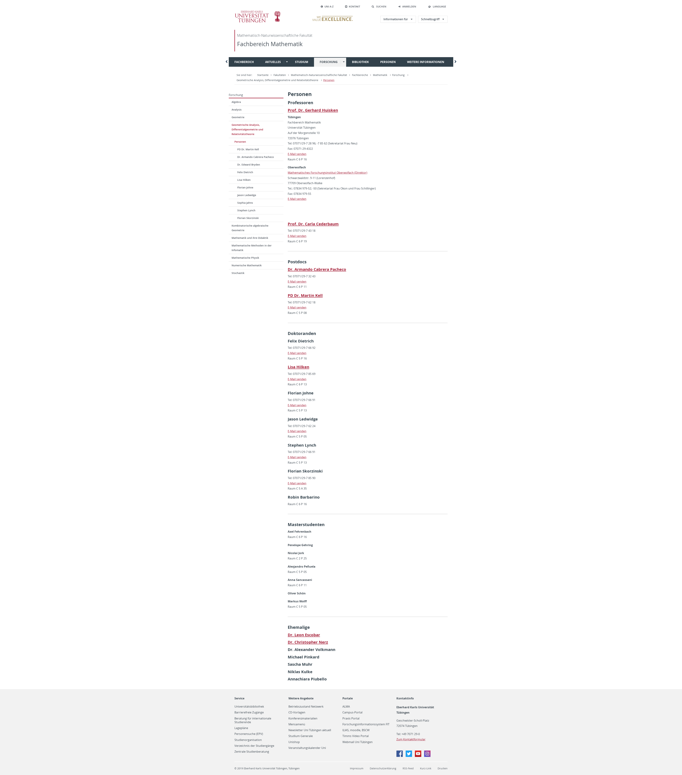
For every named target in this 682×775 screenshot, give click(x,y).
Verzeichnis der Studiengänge (254, 746)
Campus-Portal (352, 712)
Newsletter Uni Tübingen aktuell (309, 730)
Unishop (294, 742)
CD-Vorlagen (296, 712)
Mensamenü (296, 724)
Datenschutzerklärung (383, 768)
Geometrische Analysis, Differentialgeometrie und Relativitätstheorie (277, 80)
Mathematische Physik (245, 257)
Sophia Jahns (245, 202)
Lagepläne (241, 728)
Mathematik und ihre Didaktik (250, 238)
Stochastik (238, 273)
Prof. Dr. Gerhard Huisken (313, 110)
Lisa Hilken (244, 180)
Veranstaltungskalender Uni (307, 748)
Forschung (329, 62)
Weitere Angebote (300, 698)
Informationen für (396, 19)
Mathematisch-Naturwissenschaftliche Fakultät (274, 35)
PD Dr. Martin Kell (248, 149)
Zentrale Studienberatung (251, 752)
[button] (379, 6)
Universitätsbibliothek (249, 706)
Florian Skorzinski (248, 218)
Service (239, 698)
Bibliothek (360, 62)
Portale (347, 698)
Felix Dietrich (245, 172)
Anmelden (409, 6)
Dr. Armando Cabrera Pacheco (255, 157)
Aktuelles (273, 62)
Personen (388, 62)
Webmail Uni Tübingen (357, 742)
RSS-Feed (408, 768)
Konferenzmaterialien (302, 718)
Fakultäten (280, 75)
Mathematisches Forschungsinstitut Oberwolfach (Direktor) (327, 173)
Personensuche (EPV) (248, 734)
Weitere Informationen (425, 62)
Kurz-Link (425, 768)
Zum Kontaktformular (411, 739)
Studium (301, 62)
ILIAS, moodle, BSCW (356, 730)
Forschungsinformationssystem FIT (365, 724)
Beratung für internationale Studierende (252, 720)
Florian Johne (245, 187)
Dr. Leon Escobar (304, 634)
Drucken (443, 768)
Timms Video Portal (355, 736)
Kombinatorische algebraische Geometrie (250, 228)
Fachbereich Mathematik (270, 44)
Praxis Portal (350, 718)
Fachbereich (244, 62)
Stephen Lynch (246, 210)
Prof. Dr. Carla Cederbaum (313, 224)
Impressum (356, 768)
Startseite (263, 75)
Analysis (237, 109)
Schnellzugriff (430, 19)
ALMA (346, 706)
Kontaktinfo (405, 698)
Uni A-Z (329, 6)
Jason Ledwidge (246, 195)
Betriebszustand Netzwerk (305, 706)
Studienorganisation (248, 740)
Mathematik (380, 75)
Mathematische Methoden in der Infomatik (252, 248)
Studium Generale (300, 736)
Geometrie (238, 117)
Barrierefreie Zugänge (249, 712)
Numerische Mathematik (247, 265)
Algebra (236, 102)
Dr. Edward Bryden (248, 164)
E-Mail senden (297, 154)
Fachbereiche (360, 75)
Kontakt (354, 6)
